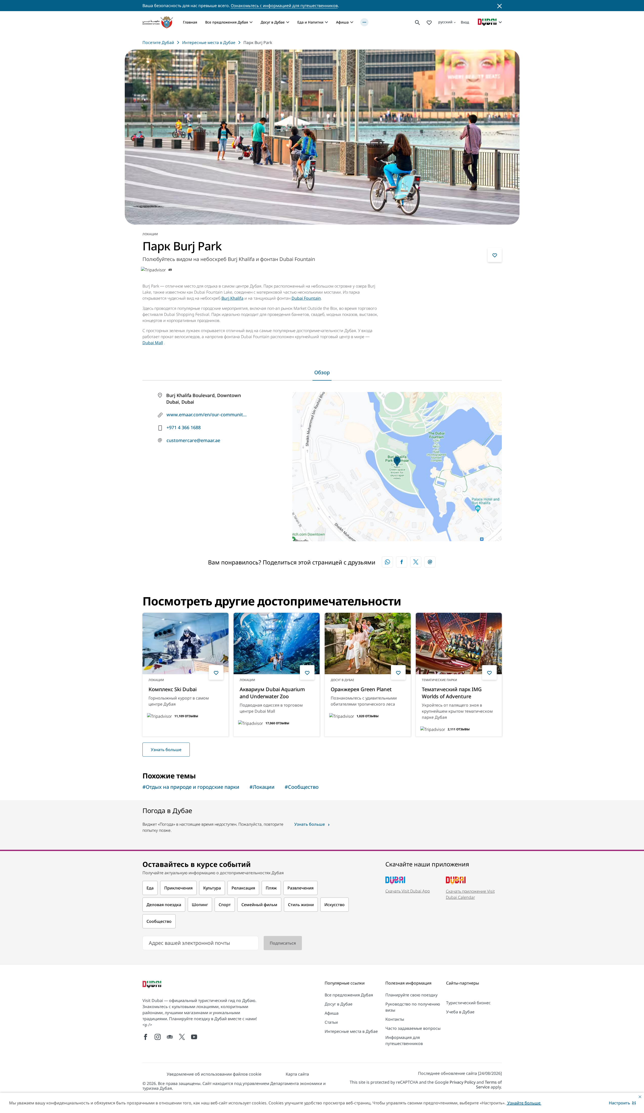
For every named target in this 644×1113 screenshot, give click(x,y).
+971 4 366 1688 (184, 427)
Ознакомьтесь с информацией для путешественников (284, 5)
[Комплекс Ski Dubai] (185, 643)
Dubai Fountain (306, 298)
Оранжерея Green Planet (361, 689)
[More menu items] (364, 22)
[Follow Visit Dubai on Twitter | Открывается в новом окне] (182, 1037)
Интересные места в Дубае (208, 42)
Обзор (322, 372)
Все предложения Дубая (226, 22)
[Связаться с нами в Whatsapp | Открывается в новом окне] (387, 562)
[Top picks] (429, 22)
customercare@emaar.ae (193, 440)
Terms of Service (489, 1084)
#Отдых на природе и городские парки (190, 786)
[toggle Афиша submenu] (351, 22)
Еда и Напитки (310, 22)
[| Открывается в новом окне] (158, 1037)
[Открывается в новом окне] (401, 562)
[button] (622, 1103)
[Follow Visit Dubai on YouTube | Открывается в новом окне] (194, 1037)
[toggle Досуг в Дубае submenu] (287, 22)
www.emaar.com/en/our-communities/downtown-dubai (207, 414)
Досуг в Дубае (273, 22)
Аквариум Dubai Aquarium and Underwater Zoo (272, 693)
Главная (190, 22)
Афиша (342, 22)
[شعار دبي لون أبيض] (152, 985)
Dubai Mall (152, 342)
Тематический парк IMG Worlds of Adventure (452, 693)
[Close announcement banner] (499, 6)
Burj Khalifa (232, 298)
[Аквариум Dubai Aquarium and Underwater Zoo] (277, 643)
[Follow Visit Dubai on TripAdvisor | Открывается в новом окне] (170, 1037)
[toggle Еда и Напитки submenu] (326, 22)
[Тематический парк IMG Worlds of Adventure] (459, 643)
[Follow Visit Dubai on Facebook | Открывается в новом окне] (145, 1037)
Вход (465, 22)
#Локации (262, 786)
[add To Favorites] (495, 255)
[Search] (417, 22)
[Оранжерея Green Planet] (368, 643)
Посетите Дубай (158, 42)
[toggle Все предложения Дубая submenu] (251, 22)
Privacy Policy (462, 1082)
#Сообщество (302, 786)
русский (445, 21)
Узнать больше (166, 749)
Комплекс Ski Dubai (173, 689)
